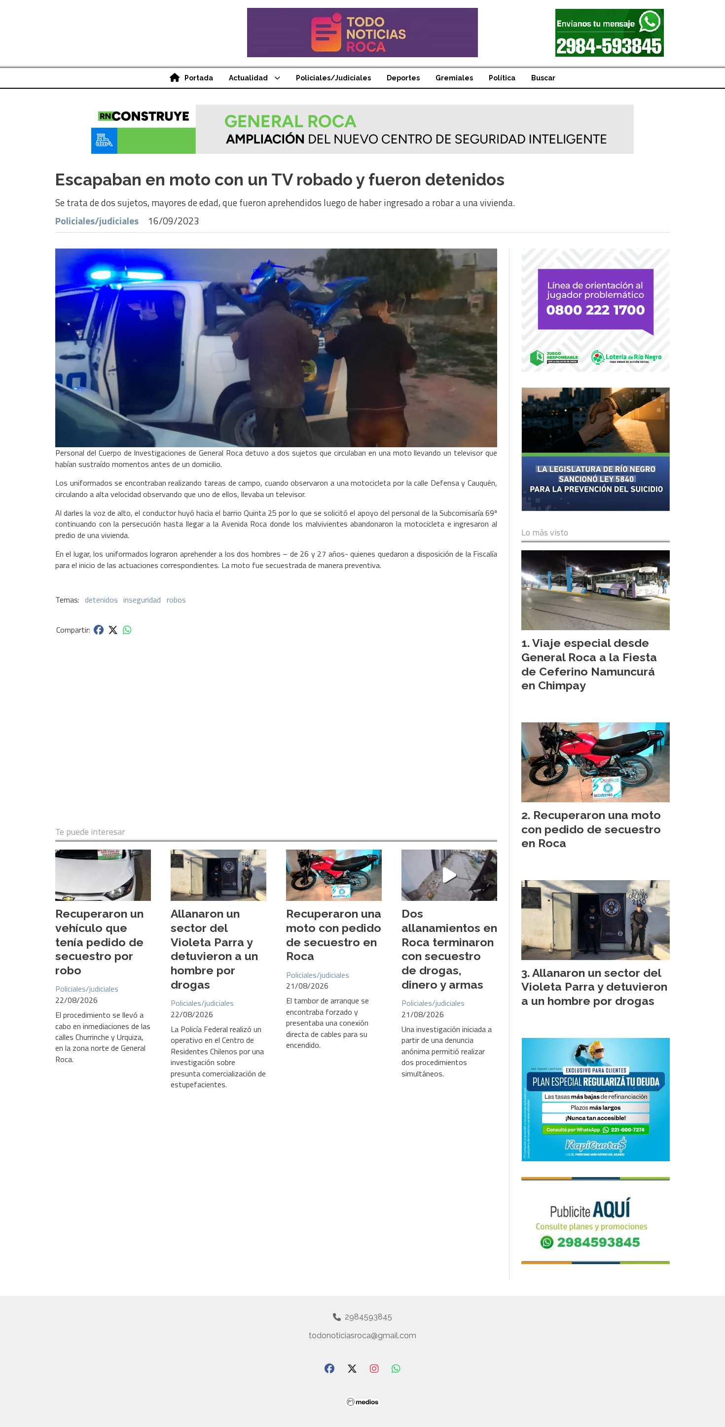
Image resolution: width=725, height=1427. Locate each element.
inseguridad (142, 599)
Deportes (403, 78)
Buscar (543, 78)
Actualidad (248, 78)
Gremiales (454, 78)
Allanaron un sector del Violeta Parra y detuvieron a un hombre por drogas (214, 949)
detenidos (101, 599)
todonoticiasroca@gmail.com (362, 1335)
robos (176, 599)
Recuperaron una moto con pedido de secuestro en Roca (333, 935)
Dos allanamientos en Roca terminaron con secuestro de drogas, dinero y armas (449, 949)
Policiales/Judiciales (333, 78)
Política (502, 78)
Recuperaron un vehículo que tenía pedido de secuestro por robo (99, 942)
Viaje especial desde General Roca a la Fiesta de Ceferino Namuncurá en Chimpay (589, 664)
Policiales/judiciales (97, 221)
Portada (198, 78)
